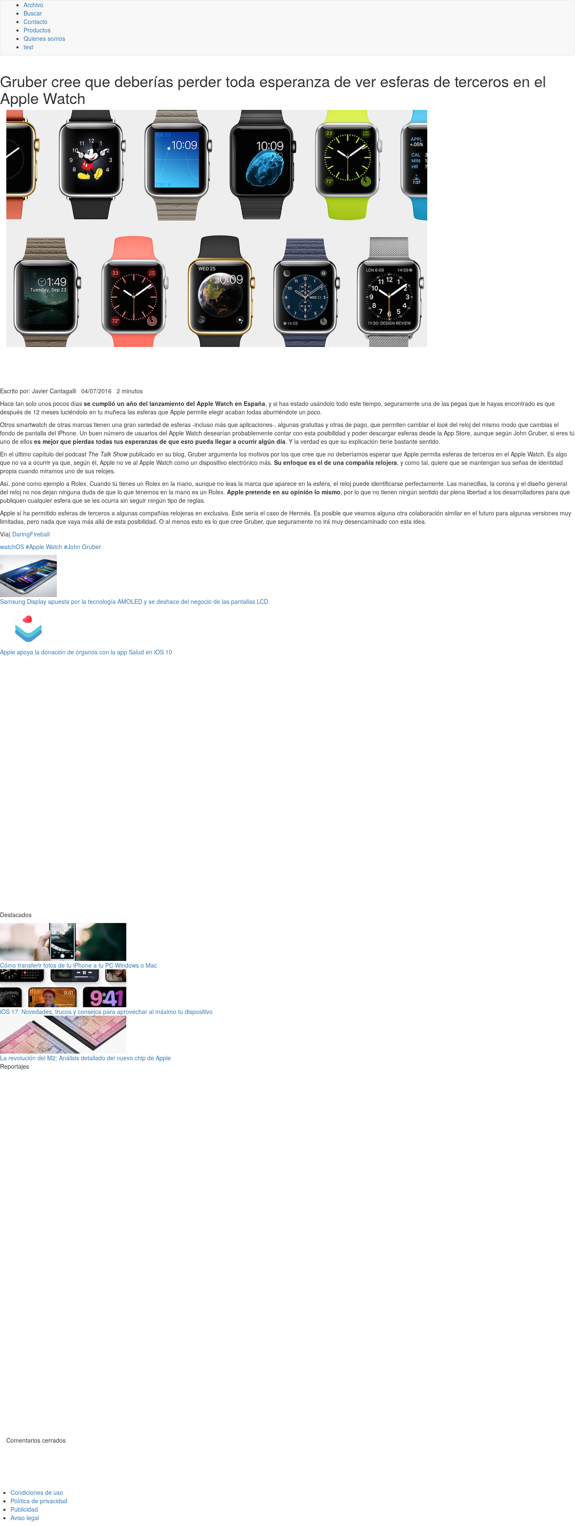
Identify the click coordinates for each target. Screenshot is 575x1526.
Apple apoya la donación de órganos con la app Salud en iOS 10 (86, 652)
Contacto (36, 21)
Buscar (33, 13)
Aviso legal (25, 1517)
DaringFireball (31, 534)
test (28, 47)
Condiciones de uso (37, 1492)
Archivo (33, 4)
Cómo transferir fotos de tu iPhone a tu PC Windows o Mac (78, 965)
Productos (37, 30)
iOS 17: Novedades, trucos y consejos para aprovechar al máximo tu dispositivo (106, 1011)
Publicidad (24, 1509)
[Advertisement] (206, 366)
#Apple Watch (44, 546)
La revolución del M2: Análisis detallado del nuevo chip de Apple (85, 1058)
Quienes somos (44, 38)
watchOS (12, 546)
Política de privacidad (39, 1501)
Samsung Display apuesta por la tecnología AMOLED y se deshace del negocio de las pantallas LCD (134, 601)
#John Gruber (82, 546)
